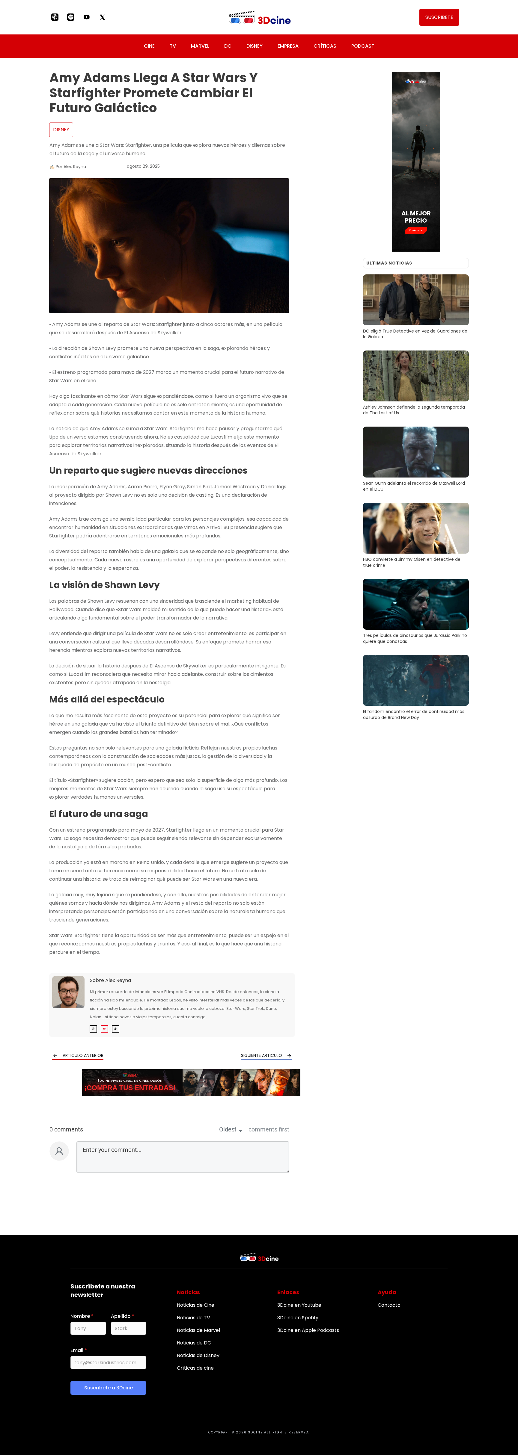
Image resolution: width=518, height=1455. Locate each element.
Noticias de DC (194, 1342)
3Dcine (255, 1432)
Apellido (122, 1316)
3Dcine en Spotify (297, 1317)
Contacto (389, 1305)
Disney (61, 129)
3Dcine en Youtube (299, 1305)
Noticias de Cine (195, 1305)
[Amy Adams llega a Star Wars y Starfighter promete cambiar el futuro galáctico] (169, 245)
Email (78, 1350)
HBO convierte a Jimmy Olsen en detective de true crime (416, 536)
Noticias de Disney (198, 1355)
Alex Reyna (118, 980)
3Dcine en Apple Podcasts (308, 1330)
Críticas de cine (195, 1368)
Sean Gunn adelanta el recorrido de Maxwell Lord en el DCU (416, 460)
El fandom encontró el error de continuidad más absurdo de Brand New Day (416, 688)
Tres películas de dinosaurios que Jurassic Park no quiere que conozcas (416, 612)
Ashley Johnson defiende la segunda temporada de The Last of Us (416, 384)
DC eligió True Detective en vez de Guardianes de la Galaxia (416, 308)
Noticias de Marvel (198, 1330)
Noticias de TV (193, 1317)
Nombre (82, 1316)
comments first (269, 1130)
